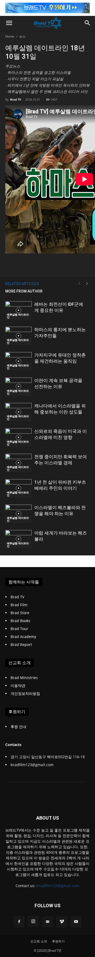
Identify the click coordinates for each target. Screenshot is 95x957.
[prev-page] (79, 283)
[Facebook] (19, 921)
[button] (9, 23)
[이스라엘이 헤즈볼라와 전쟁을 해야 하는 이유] (18, 514)
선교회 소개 (38, 941)
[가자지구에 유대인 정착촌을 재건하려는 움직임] (18, 361)
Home (9, 36)
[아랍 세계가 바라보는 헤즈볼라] (18, 539)
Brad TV (15, 99)
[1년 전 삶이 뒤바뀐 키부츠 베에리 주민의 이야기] (18, 488)
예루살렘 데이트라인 (18, 316)
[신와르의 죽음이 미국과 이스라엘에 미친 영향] (18, 437)
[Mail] (47, 921)
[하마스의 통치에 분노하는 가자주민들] (18, 336)
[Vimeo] (61, 921)
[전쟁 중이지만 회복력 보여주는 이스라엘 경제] (18, 463)
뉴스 (22, 36)
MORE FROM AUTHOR (23, 291)
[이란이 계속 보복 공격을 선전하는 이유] (18, 387)
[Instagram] (33, 921)
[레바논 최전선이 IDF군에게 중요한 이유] (18, 310)
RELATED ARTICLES (22, 284)
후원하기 (58, 941)
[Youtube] (76, 921)
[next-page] (87, 283)
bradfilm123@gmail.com (57, 885)
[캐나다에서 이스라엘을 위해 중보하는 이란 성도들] (18, 412)
